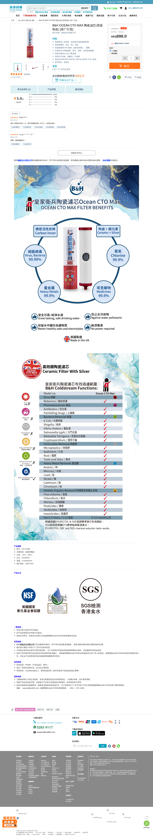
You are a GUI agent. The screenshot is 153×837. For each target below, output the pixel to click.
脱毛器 (68, 791)
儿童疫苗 (31, 760)
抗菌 (57, 709)
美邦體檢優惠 (55, 12)
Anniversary (36, 834)
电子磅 (30, 791)
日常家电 (68, 760)
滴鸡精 (54, 762)
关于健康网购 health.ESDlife (24, 832)
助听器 (30, 793)
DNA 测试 (19, 785)
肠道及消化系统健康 (58, 778)
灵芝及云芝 (55, 768)
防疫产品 (68, 770)
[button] (48, 67)
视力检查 (18, 787)
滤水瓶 (43, 770)
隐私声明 (77, 832)
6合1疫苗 (31, 772)
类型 (111, 48)
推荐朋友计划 (138, 2)
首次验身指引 (82, 778)
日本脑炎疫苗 (32, 777)
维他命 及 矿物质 (57, 773)
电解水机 (43, 775)
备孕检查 (18, 775)
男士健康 (18, 770)
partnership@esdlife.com (100, 765)
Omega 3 (55, 772)
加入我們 (59, 832)
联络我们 (50, 832)
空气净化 (68, 762)
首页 (18, 15)
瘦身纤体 (54, 782)
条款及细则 (68, 832)
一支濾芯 (114, 51)
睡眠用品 (68, 772)
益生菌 (54, 764)
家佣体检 (18, 783)
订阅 (102, 746)
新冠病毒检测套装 (21, 768)
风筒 (67, 789)
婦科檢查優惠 (67, 12)
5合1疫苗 (31, 770)
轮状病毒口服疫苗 (33, 775)
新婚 (28, 834)
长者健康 (68, 768)
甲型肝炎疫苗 (32, 768)
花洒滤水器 (44, 772)
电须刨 (68, 787)
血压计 (30, 785)
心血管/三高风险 (21, 772)
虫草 (53, 766)
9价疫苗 (30, 762)
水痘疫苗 (31, 773)
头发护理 (54, 790)
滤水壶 (43, 768)
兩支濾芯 (114, 53)
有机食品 (80, 768)
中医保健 (18, 790)
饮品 (67, 777)
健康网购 (59, 834)
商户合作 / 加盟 (40, 832)
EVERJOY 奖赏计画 (124, 2)
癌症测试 (18, 781)
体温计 (30, 789)
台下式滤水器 (45, 764)
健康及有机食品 (70, 775)
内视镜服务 (19, 779)
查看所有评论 (76, 153)
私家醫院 (77, 12)
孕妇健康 (54, 791)
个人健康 (80, 766)
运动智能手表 (70, 799)
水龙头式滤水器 (45, 766)
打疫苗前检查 (20, 764)
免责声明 (85, 832)
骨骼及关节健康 (56, 786)
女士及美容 (55, 780)
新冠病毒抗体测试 (21, 766)
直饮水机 (43, 760)
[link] (21, 813)
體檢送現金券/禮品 (41, 12)
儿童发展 (18, 792)
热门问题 (80, 780)
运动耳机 (68, 801)
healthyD (51, 834)
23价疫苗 (31, 764)
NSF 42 (41, 709)
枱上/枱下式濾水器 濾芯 (25, 709)
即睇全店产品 (66, 80)
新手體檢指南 (88, 12)
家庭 (44, 834)
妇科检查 (18, 762)
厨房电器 (68, 764)
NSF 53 (50, 709)
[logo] (15, 12)
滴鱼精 (54, 770)
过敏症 (18, 777)
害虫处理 (68, 773)
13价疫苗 (31, 766)
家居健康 (80, 764)
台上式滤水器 (45, 762)
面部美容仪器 (70, 785)
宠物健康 (68, 766)
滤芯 (42, 773)
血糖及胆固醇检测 (33, 787)
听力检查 (18, 788)
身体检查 (80, 760)
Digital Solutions (70, 834)
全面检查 (18, 760)
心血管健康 (55, 784)
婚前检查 (18, 773)
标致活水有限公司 (68, 33)
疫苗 (79, 762)
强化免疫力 (55, 777)
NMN (53, 760)
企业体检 (18, 794)
